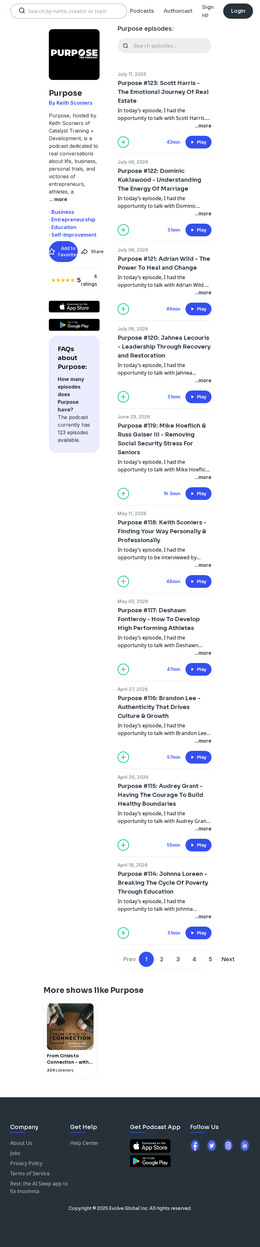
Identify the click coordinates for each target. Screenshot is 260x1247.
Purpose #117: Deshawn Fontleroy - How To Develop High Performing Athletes (159, 619)
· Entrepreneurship (72, 219)
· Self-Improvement (72, 235)
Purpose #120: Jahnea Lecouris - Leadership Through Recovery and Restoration (164, 346)
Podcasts (142, 11)
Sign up (208, 11)
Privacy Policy (26, 1163)
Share (97, 251)
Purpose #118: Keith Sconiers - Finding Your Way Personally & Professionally (162, 531)
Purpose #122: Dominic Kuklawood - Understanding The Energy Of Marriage (159, 179)
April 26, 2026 (133, 777)
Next (228, 959)
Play (201, 142)
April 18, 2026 (132, 865)
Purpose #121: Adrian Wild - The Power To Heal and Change (164, 263)
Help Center (84, 1142)
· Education (62, 227)
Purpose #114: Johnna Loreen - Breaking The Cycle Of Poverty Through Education (163, 882)
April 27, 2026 (133, 689)
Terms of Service (30, 1173)
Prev (129, 959)
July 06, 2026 (133, 162)
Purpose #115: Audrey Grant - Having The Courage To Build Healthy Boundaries (160, 795)
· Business (61, 212)
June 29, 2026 (134, 416)
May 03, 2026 (133, 601)
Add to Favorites (68, 251)
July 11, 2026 (132, 74)
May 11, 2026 (132, 513)
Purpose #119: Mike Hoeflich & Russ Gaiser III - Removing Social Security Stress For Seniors (162, 439)
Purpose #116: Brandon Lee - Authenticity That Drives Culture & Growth (159, 707)
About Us (21, 1142)
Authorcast (178, 11)
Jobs (15, 1153)
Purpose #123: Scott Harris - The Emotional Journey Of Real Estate (163, 92)
